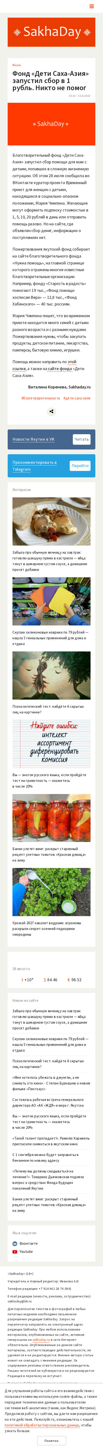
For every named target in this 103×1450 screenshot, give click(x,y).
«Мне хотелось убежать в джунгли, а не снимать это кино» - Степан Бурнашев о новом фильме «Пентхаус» (51, 1083)
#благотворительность (41, 398)
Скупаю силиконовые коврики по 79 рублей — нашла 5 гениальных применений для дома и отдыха (50, 1045)
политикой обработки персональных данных (42, 1425)
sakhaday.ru (41, 1340)
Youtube (26, 1251)
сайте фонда (60, 368)
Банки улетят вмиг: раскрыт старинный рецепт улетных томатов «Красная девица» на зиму (49, 1205)
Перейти (80, 465)
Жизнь (16, 65)
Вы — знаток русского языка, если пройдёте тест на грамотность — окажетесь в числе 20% (49, 1122)
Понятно (52, 1441)
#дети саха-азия (77, 398)
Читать (81, 439)
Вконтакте (29, 1243)
